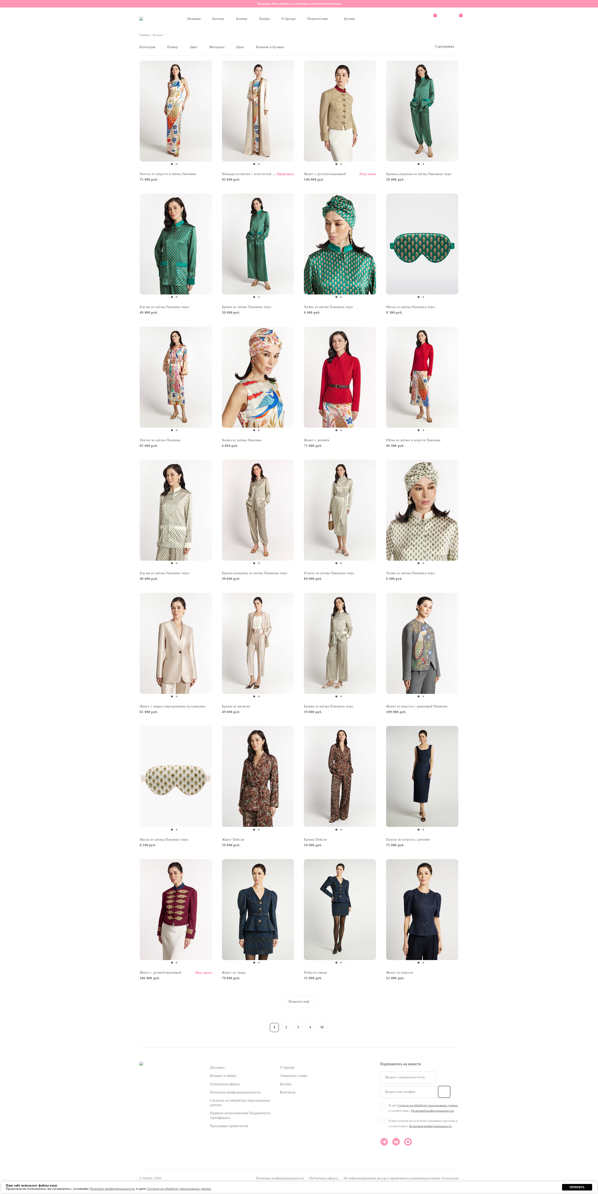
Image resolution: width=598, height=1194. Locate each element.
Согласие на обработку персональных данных (427, 1105)
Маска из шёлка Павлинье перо (410, 307)
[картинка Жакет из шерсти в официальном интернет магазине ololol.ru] (422, 909)
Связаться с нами (293, 1076)
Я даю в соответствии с (423, 1108)
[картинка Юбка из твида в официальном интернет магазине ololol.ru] (340, 909)
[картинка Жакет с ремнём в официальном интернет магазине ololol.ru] (340, 377)
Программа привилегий (229, 1126)
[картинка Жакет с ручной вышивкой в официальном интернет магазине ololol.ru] (340, 110)
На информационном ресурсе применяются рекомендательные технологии (401, 1178)
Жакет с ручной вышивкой (325, 174)
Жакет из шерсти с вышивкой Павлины (416, 706)
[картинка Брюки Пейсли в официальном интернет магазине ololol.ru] (340, 776)
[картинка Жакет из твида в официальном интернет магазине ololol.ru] (258, 909)
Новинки (194, 19)
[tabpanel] (176, 110)
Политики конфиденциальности (112, 1188)
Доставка (217, 1067)
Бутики (349, 19)
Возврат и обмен (223, 1076)
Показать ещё (299, 1001)
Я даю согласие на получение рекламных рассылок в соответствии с (422, 1123)
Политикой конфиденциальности (432, 1110)
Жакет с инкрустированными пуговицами (172, 706)
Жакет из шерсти (399, 972)
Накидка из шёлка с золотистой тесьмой (253, 174)
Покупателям (317, 19)
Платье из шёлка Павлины (160, 440)
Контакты (287, 1092)
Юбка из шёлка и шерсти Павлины (413, 440)
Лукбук (264, 19)
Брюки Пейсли (315, 839)
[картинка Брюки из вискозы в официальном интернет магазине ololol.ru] (258, 643)
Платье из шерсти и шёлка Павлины (168, 174)
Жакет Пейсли (233, 839)
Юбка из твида (315, 972)
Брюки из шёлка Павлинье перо (246, 307)
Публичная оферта (224, 1084)
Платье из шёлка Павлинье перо (329, 573)
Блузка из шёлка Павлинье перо (164, 307)
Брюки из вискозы (236, 706)
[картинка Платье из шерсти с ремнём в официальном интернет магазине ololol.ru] (422, 776)
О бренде (288, 19)
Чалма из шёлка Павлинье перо (328, 307)
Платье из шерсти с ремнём (408, 839)
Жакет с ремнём (316, 440)
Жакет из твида (234, 972)
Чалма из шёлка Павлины (241, 440)
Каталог (218, 19)
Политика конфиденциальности (235, 1092)
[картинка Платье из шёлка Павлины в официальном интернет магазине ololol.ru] (176, 377)
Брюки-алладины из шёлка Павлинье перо (419, 174)
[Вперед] (333, 1026)
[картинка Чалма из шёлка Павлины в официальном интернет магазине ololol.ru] (258, 377)
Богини (241, 19)
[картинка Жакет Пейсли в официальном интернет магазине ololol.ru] (258, 776)
